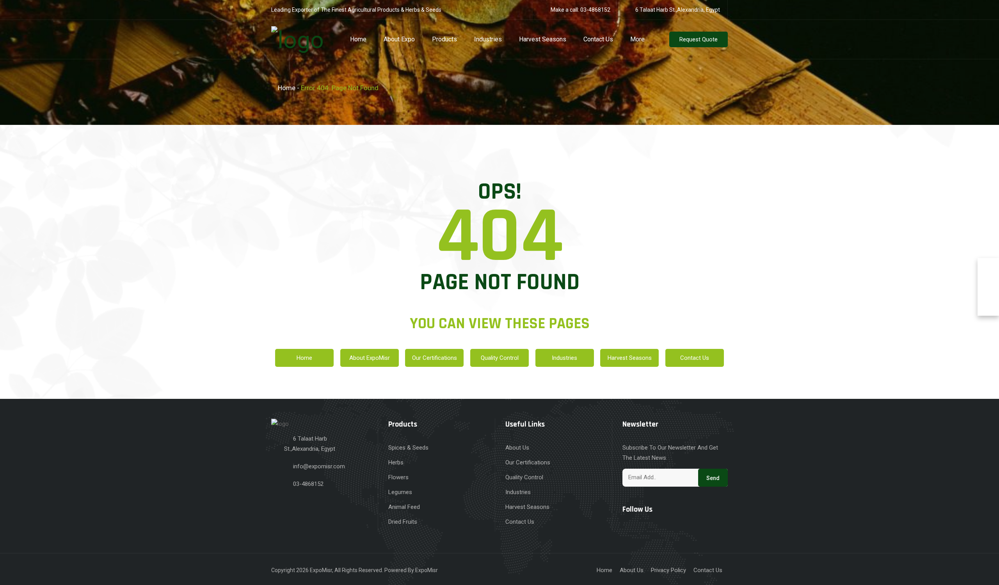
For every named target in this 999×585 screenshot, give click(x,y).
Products (444, 39)
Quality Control (500, 357)
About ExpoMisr (369, 357)
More (637, 39)
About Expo (399, 39)
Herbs (396, 462)
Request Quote (698, 39)
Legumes (400, 492)
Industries (488, 39)
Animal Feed (404, 506)
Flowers (398, 477)
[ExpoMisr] (297, 38)
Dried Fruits (402, 521)
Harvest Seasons (542, 39)
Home (358, 39)
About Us (517, 447)
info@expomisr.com (319, 466)
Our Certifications (434, 357)
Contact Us (598, 39)
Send (713, 478)
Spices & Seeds (408, 447)
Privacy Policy (668, 570)
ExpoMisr (321, 570)
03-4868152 (595, 10)
